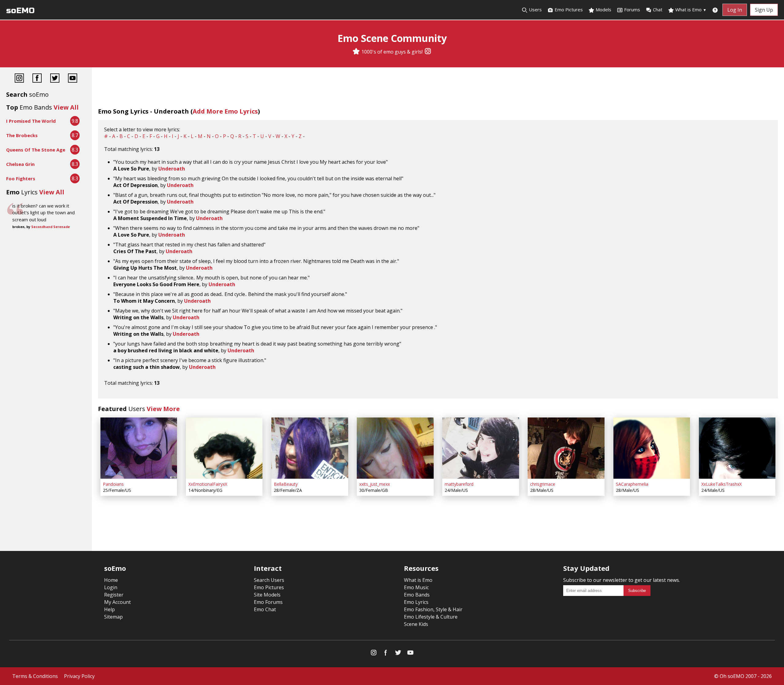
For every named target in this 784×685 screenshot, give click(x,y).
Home (111, 580)
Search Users (269, 580)
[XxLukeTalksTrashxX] (737, 448)
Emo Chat (265, 609)
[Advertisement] (46, 251)
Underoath (171, 168)
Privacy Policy (79, 676)
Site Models (267, 594)
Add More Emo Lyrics (225, 111)
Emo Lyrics (416, 602)
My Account (117, 602)
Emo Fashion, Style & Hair (433, 609)
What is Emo (690, 9)
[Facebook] (37, 78)
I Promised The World (31, 121)
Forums (632, 9)
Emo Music (416, 587)
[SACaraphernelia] (651, 448)
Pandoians (113, 484)
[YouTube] (72, 78)
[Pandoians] (138, 448)
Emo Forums (268, 602)
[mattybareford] (480, 448)
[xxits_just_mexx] (395, 448)
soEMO (20, 10)
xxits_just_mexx (374, 484)
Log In (734, 9)
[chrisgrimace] (566, 448)
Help (109, 609)
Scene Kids (416, 624)
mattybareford (459, 484)
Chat (657, 9)
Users (535, 9)
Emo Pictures (568, 9)
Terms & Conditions (35, 676)
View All (66, 107)
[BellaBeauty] (309, 448)
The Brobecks (22, 135)
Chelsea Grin (20, 164)
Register (113, 594)
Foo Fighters (20, 178)
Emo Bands (417, 594)
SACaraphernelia (632, 484)
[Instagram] (428, 51)
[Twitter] (54, 78)
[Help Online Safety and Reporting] (715, 10)
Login (110, 587)
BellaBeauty (286, 484)
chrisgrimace (542, 484)
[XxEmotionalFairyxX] (224, 448)
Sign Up (764, 9)
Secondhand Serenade (50, 227)
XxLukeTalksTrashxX (721, 484)
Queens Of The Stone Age (35, 150)
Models (602, 9)
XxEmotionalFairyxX (207, 484)
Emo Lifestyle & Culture (431, 616)
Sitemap (113, 616)
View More (163, 409)
